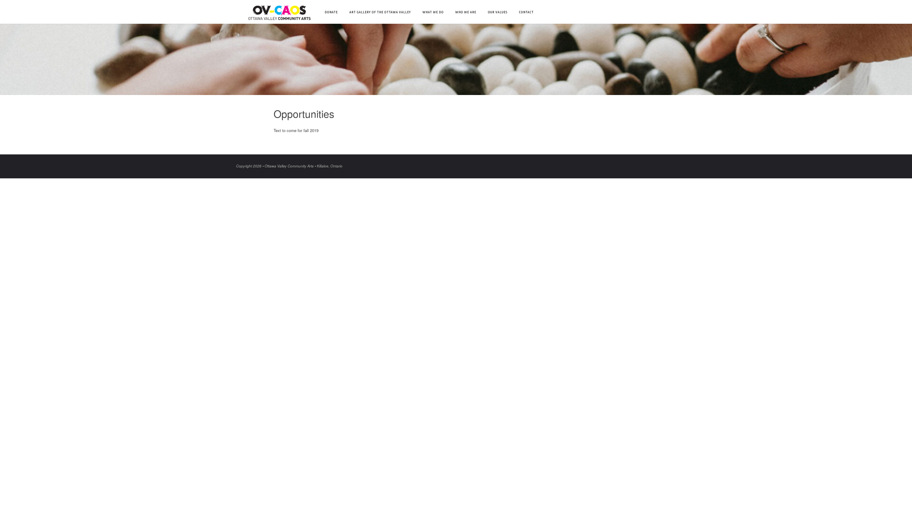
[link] (544, 12)
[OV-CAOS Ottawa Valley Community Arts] (279, 12)
